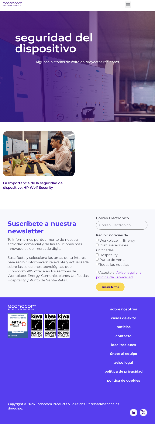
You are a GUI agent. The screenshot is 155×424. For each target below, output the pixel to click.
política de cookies (123, 380)
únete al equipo (123, 354)
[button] (128, 5)
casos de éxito (123, 318)
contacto (123, 336)
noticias (124, 327)
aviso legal (123, 363)
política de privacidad (124, 371)
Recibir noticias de (112, 235)
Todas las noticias (114, 265)
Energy (129, 240)
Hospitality (108, 255)
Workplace (108, 240)
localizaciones (123, 345)
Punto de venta (112, 260)
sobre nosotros (123, 309)
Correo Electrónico (112, 218)
